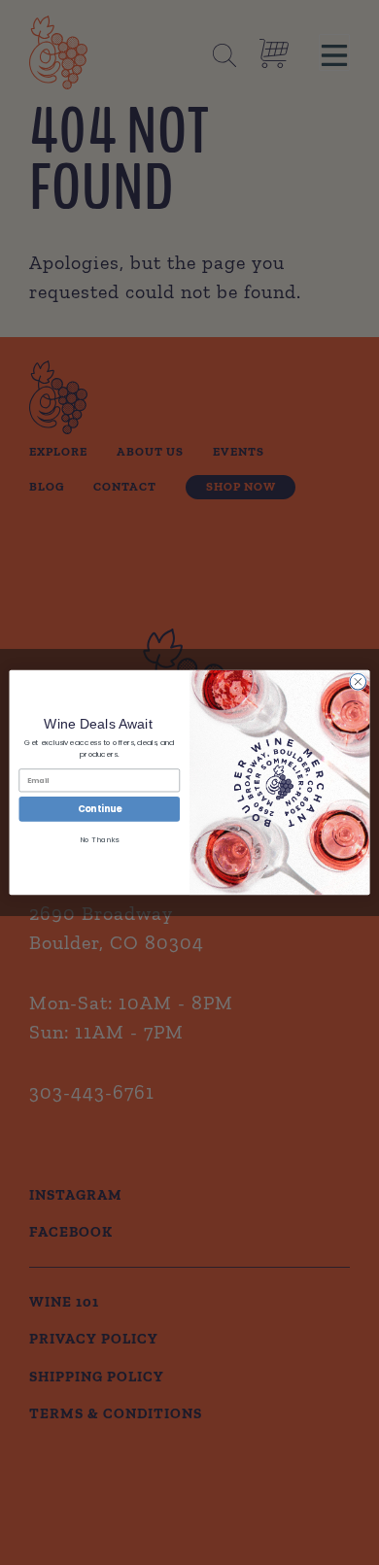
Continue (99, 808)
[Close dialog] (358, 682)
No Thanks (99, 839)
